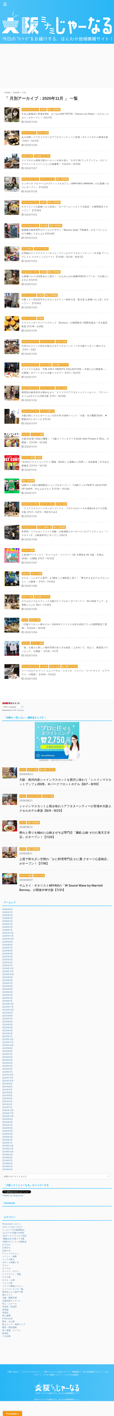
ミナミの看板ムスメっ (12, 1286)
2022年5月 (7, 1060)
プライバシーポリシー (31, 1372)
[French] (12, 703)
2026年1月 (7, 930)
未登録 (5, 1309)
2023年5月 (7, 1024)
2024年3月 (7, 995)
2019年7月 (7, 1160)
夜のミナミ (7, 1294)
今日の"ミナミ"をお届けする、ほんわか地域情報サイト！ (57, 1399)
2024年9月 (7, 977)
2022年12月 (8, 1039)
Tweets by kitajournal (12, 1195)
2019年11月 (7, 1148)
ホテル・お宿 (8, 1280)
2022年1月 (7, 1071)
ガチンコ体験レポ (10, 1262)
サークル (6, 1268)
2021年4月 (7, 1098)
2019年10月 (8, 1151)
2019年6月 (7, 1163)
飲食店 (5, 1333)
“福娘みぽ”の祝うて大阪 (13, 1238)
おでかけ (6, 1244)
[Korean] (18, 703)
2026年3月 (7, 924)
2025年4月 (7, 956)
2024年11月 (8, 971)
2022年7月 (7, 1054)
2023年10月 (8, 1009)
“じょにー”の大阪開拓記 (13, 1229)
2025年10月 (8, 938)
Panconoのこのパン (11, 1224)
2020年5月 (7, 1131)
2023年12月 (8, 1004)
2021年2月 (7, 1104)
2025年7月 (7, 947)
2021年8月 (7, 1086)
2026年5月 (7, 918)
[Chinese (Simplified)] (3, 703)
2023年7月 (7, 1018)
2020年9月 (7, 1119)
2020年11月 (8, 1113)
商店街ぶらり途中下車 (12, 1292)
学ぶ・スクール (9, 1303)
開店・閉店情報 (9, 1327)
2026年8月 (7, 909)
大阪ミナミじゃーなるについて (55, 1372)
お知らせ (6, 1250)
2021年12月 (7, 1074)
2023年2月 (7, 1033)
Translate (20, 710)
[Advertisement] (57, 66)
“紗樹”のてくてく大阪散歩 (14, 1241)
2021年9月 (7, 1083)
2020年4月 (7, 1134)
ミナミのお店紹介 (71, 1375)
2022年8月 (7, 1051)
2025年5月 (7, 953)
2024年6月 (7, 986)
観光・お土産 (8, 1321)
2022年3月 (7, 1066)
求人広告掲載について (92, 1372)
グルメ (5, 1265)
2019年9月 (7, 1154)
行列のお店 (7, 1318)
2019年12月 (8, 1145)
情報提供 (75, 1372)
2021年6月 (7, 1092)
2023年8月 (7, 1015)
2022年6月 (7, 1057)
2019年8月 (7, 1157)
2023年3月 (7, 1030)
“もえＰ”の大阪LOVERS (13, 1232)
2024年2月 (7, 998)
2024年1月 (7, 1001)
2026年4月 (7, 921)
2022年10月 (8, 1045)
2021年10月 (8, 1080)
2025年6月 (7, 950)
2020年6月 (7, 1128)
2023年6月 (7, 1021)
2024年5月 (7, 989)
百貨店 (5, 1312)
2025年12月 (8, 933)
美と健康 (6, 1315)
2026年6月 (7, 915)
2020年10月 (8, 1116)
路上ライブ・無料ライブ (13, 1324)
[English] (9, 703)
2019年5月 (7, 1166)
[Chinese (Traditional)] (6, 703)
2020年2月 (7, 1139)
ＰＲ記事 (6, 1336)
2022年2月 (7, 1069)
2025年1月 (7, 965)
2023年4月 (7, 1027)
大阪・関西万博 (9, 1297)
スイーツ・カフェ (10, 1271)
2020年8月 (7, 1122)
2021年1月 (7, 1107)
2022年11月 (7, 1042)
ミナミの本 (7, 1283)
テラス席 (6, 1277)
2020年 (16, 92)
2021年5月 (7, 1095)
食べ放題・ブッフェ (11, 1330)
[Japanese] (15, 703)
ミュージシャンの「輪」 (13, 1289)
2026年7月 (7, 912)
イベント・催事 (9, 1256)
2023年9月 (7, 1012)
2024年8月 (7, 980)
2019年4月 (7, 1169)
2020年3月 (7, 1137)
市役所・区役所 (9, 1306)
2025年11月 (8, 936)
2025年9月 (7, 941)
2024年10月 (8, 974)
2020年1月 (7, 1142)
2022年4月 (7, 1063)
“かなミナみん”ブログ (12, 1227)
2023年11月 (8, 1006)
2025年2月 (7, 962)
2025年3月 (7, 959)
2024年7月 (7, 983)
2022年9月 (7, 1048)
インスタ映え (8, 1259)
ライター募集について (52, 1375)
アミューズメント (10, 1253)
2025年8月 (7, 944)
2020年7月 (7, 1125)
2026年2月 (7, 927)
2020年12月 (8, 1110)
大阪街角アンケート (11, 1300)
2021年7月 (7, 1089)
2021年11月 (7, 1077)
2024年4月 (7, 992)
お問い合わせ (13, 1372)
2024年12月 (8, 968)
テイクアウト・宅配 (11, 1274)
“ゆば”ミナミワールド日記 (14, 1235)
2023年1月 (7, 1036)
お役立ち (6, 1247)
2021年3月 (7, 1101)
